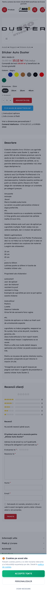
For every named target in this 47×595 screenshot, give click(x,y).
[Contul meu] (35, 9)
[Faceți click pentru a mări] (6, 38)
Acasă (4, 47)
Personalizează (23, 581)
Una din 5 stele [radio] (20, 449)
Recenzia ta (10, 453)
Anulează (7, 95)
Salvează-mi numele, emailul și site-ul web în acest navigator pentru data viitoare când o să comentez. (22, 507)
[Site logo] (23, 9)
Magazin (13, 47)
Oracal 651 (15, 219)
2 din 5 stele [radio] (22, 449)
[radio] (4, 74)
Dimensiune (6, 86)
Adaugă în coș (22, 100)
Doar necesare (23, 589)
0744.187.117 (25, 124)
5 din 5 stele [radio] (28, 449)
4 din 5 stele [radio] (26, 449)
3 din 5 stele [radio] (24, 449)
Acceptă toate (23, 573)
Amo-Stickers (25, 150)
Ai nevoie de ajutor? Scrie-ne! (18, 108)
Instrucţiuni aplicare (11, 113)
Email (7, 493)
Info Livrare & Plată (11, 116)
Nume (7, 482)
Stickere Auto (25, 47)
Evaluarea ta (10, 450)
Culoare (5, 70)
